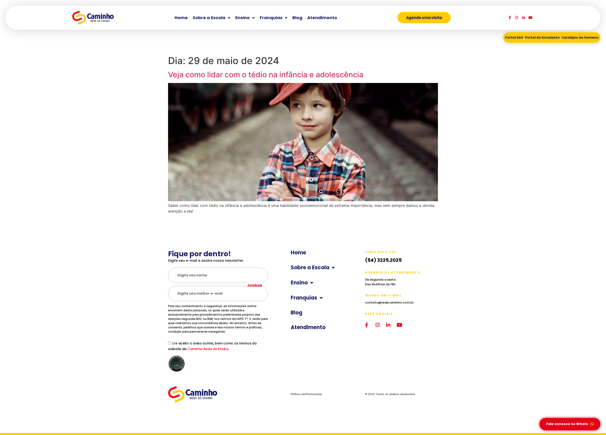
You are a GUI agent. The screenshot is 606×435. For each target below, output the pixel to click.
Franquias (271, 18)
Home (181, 18)
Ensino (242, 18)
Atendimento (322, 18)
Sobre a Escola (209, 18)
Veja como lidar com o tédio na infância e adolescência (265, 74)
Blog (297, 18)
